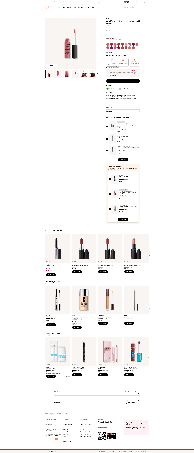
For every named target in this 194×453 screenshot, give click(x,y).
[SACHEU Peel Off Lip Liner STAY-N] (57, 304)
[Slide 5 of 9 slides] (84, 74)
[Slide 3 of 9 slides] (66, 74)
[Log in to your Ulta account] (144, 7)
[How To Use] (123, 107)
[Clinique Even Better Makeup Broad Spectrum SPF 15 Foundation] (84, 305)
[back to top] (189, 448)
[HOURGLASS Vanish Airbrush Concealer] (110, 303)
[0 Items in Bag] (148, 7)
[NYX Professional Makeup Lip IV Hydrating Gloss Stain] (136, 355)
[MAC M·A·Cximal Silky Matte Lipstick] (110, 252)
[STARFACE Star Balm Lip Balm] (57, 355)
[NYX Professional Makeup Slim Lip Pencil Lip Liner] (84, 355)
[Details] (123, 103)
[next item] (96, 74)
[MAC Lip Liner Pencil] (136, 303)
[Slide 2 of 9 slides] (58, 74)
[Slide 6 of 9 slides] (92, 74)
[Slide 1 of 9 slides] (49, 74)
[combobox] (123, 39)
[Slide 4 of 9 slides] (75, 74)
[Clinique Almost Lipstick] (57, 253)
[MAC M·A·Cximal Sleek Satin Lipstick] (84, 252)
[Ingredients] (123, 112)
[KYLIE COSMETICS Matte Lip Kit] (110, 355)
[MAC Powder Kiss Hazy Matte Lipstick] (136, 252)
